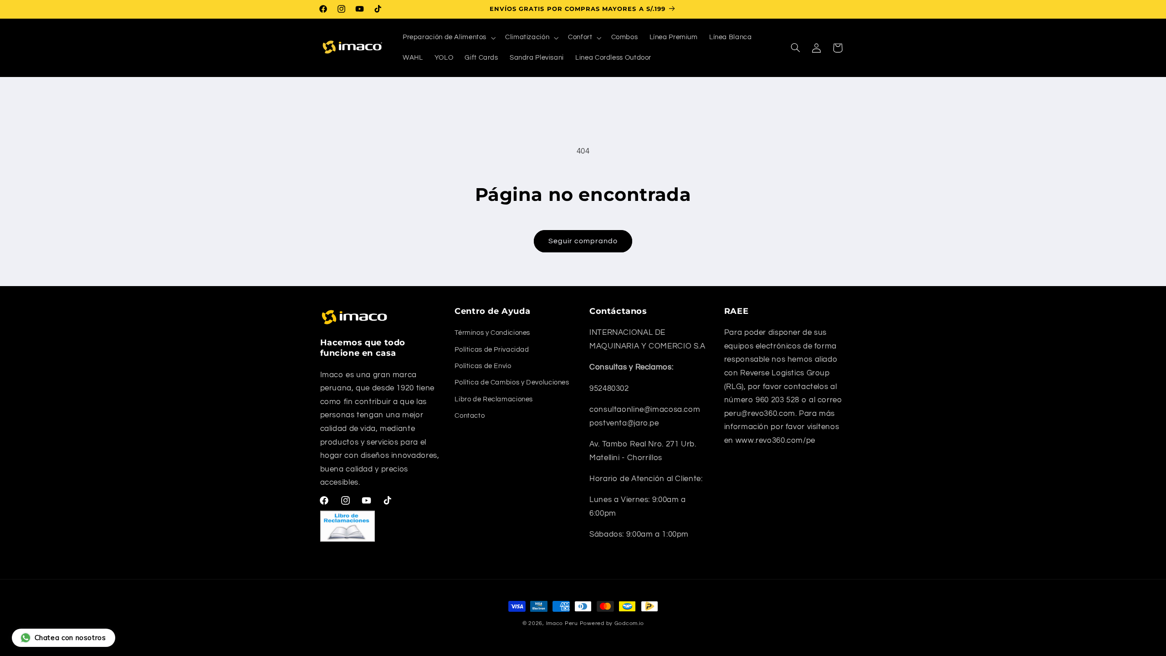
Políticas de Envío (483, 366)
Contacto (470, 415)
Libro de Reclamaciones (494, 399)
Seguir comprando (583, 241)
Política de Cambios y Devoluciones (512, 382)
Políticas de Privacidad (492, 349)
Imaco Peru (562, 623)
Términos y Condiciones (492, 332)
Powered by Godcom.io (612, 623)
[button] (448, 38)
